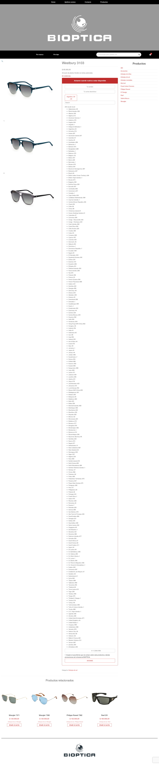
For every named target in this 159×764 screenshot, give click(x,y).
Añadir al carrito (14, 725)
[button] (2, 61)
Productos (104, 2)
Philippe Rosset (79, 721)
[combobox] (71, 98)
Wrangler (18, 721)
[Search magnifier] (139, 54)
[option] (91, 109)
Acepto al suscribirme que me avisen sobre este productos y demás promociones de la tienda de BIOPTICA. (87, 656)
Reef (109, 721)
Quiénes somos (70, 2)
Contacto (88, 2)
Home (53, 2)
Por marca (39, 54)
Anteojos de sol (72, 670)
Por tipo (56, 54)
